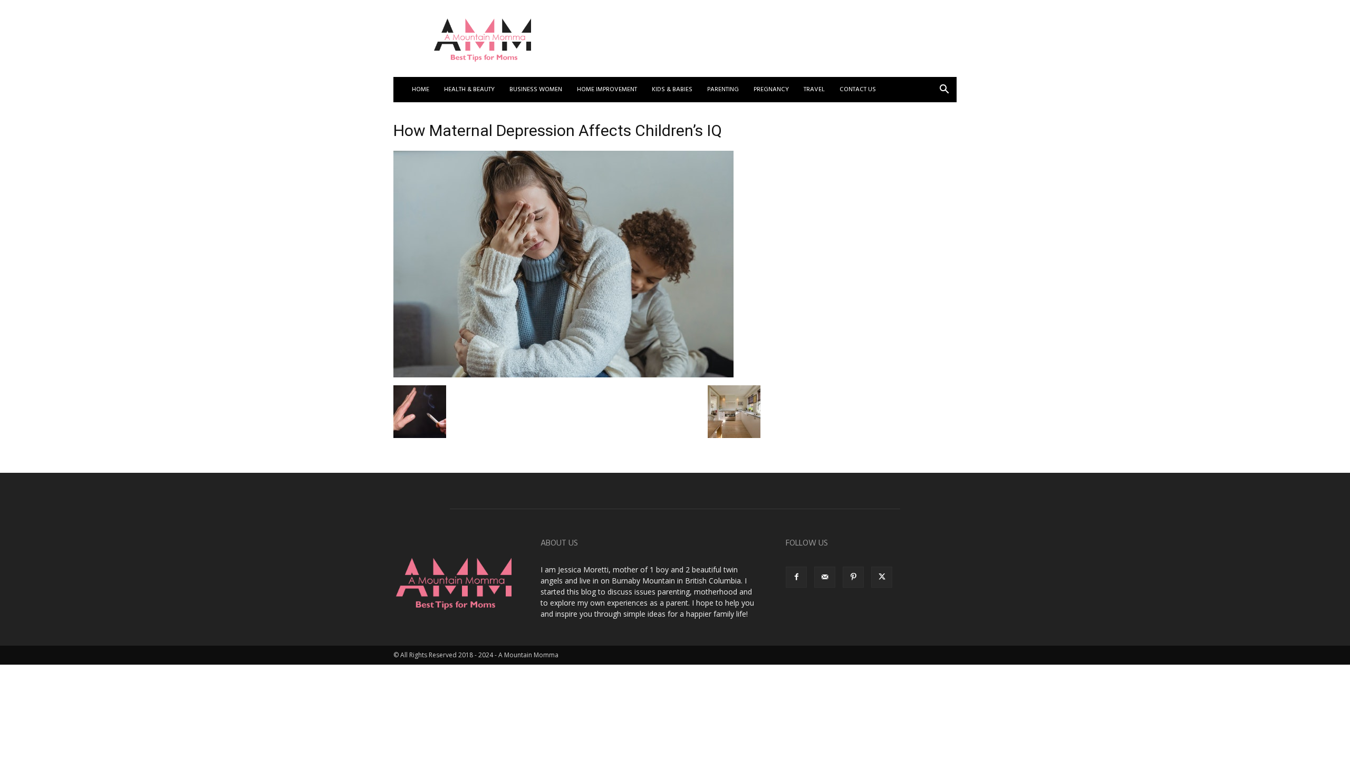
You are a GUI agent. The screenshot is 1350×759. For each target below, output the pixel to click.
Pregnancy (771, 89)
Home (420, 89)
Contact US (858, 89)
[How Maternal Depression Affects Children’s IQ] (563, 374)
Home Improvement (607, 89)
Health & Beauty (469, 89)
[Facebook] (796, 577)
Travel (814, 89)
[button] (944, 90)
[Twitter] (881, 577)
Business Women (535, 89)
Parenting (723, 89)
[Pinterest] (853, 577)
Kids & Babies (672, 89)
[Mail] (824, 577)
